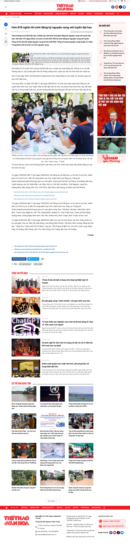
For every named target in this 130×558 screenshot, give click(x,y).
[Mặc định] (6, 41)
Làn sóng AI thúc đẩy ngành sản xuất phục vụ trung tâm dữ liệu (51, 405)
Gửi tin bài (113, 1)
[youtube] (116, 7)
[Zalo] (124, 7)
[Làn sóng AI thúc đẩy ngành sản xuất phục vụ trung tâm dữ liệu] (52, 394)
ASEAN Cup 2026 (15, 13)
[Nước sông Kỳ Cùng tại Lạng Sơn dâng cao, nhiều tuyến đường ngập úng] (24, 394)
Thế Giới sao (98, 13)
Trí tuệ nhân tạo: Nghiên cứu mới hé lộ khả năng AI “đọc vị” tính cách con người (67, 323)
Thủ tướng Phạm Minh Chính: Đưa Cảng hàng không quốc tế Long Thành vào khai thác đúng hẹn (113, 76)
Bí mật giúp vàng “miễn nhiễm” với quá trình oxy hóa (66, 301)
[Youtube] (122, 1)
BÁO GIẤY (83, 1)
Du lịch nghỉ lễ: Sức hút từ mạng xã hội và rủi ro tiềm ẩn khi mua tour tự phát (67, 344)
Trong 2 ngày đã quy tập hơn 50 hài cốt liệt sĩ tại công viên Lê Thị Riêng (24, 462)
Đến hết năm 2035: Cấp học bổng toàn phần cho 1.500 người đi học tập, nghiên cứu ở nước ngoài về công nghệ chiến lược (51, 434)
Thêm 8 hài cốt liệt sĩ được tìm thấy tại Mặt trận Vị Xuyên (65, 281)
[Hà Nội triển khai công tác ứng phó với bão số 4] (24, 477)
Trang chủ (7, 17)
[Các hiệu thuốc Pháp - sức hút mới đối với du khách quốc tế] (24, 421)
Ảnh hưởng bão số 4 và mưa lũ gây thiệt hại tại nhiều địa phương (52, 489)
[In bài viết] (6, 33)
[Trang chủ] (6, 14)
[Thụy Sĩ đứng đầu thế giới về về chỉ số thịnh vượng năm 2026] (81, 394)
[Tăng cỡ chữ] (5, 38)
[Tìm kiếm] (5, 7)
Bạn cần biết (110, 13)
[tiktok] (120, 7)
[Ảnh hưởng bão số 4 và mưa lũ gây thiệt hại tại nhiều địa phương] (52, 477)
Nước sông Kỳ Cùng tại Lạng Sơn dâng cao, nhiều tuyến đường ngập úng (24, 406)
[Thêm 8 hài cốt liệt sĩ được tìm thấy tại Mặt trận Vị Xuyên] (26, 285)
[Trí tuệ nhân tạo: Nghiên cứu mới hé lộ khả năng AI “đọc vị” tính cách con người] (26, 327)
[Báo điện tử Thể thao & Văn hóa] (65, 7)
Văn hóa (73, 13)
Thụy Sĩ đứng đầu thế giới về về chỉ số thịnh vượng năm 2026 (81, 405)
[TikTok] (125, 1)
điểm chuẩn (38, 264)
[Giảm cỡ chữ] (5, 45)
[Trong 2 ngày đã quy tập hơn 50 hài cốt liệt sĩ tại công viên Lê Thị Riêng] (24, 450)
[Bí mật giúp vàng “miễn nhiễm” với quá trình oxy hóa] (26, 306)
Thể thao (38, 13)
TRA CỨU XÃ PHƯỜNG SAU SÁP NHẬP (98, 1)
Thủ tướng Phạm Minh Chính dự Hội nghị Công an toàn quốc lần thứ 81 (113, 43)
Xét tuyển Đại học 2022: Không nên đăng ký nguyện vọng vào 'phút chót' (35, 199)
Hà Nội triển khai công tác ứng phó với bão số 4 (23, 489)
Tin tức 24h (28, 13)
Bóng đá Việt (48, 13)
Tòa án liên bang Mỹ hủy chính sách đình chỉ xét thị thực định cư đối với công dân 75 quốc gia (81, 433)
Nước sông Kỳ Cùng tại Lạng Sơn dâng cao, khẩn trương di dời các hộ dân (80, 490)
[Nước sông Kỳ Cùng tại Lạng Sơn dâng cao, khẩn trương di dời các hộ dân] (81, 477)
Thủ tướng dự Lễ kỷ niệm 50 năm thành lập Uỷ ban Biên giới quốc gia (113, 33)
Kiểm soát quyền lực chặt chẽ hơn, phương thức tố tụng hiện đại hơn (65, 365)
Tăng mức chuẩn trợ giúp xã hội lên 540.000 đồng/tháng (81, 462)
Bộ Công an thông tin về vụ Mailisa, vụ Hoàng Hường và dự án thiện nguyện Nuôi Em (114, 54)
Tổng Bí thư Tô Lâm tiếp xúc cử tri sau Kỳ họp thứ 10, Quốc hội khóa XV (114, 65)
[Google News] (81, 32)
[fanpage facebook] (112, 7)
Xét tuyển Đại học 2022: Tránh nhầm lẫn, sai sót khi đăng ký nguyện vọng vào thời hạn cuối (41, 192)
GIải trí (89, 13)
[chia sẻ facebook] (6, 29)
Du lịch (81, 13)
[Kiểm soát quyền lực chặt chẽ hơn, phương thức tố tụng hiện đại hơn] (26, 368)
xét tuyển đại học (25, 264)
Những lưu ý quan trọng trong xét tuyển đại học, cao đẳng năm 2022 (34, 195)
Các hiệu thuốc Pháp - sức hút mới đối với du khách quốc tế (24, 432)
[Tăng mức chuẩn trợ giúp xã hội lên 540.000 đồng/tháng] (81, 450)
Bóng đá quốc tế (61, 13)
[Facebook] (118, 1)
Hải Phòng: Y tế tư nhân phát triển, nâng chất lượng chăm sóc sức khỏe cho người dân (52, 463)
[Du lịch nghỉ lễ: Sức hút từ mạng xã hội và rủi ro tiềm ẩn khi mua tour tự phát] (26, 347)
